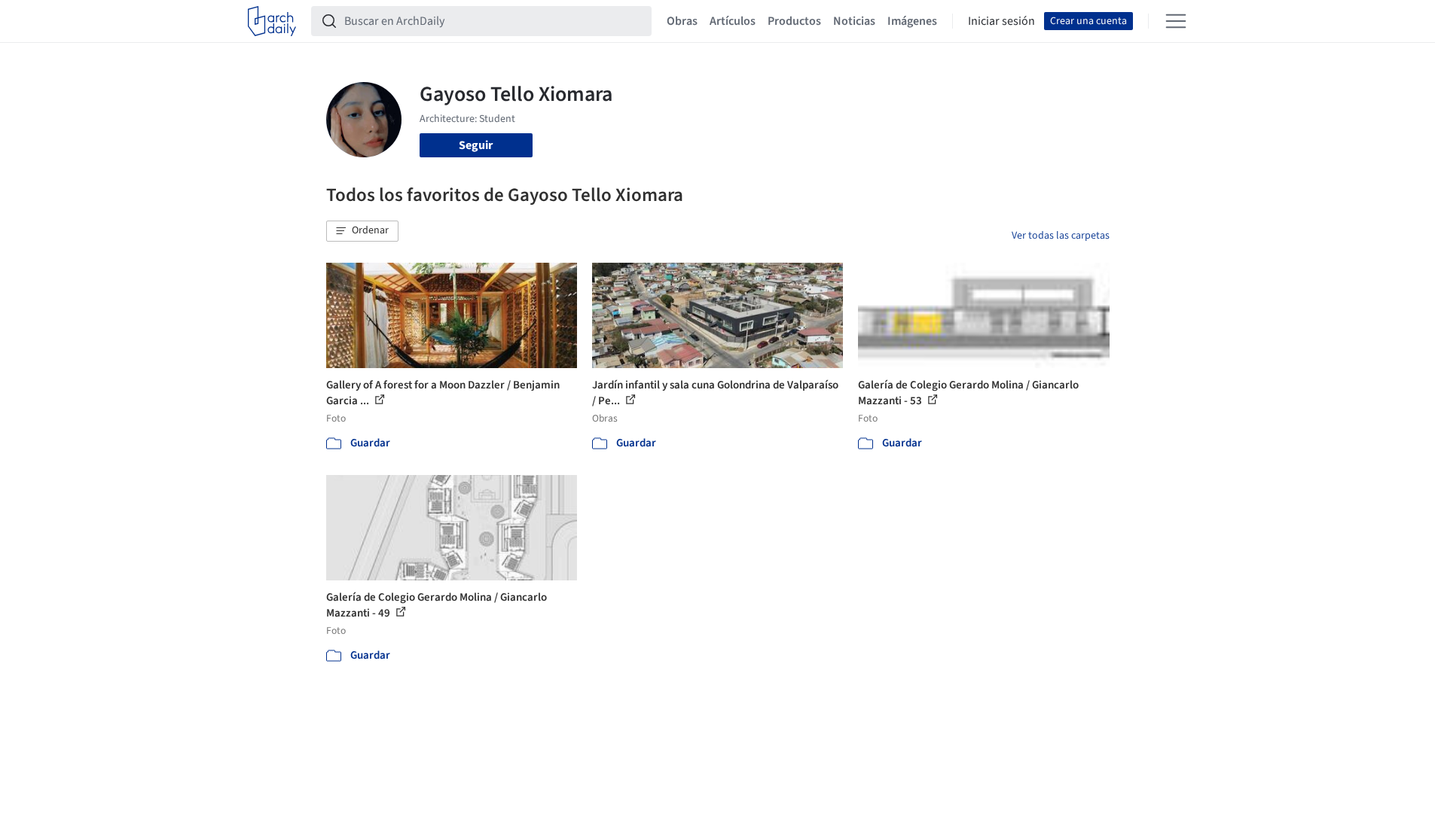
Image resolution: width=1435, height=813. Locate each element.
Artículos (733, 21)
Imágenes (912, 21)
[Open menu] (1176, 21)
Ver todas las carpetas (1061, 235)
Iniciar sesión (1001, 21)
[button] (362, 231)
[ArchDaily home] (272, 21)
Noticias (854, 21)
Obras (682, 21)
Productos (794, 21)
